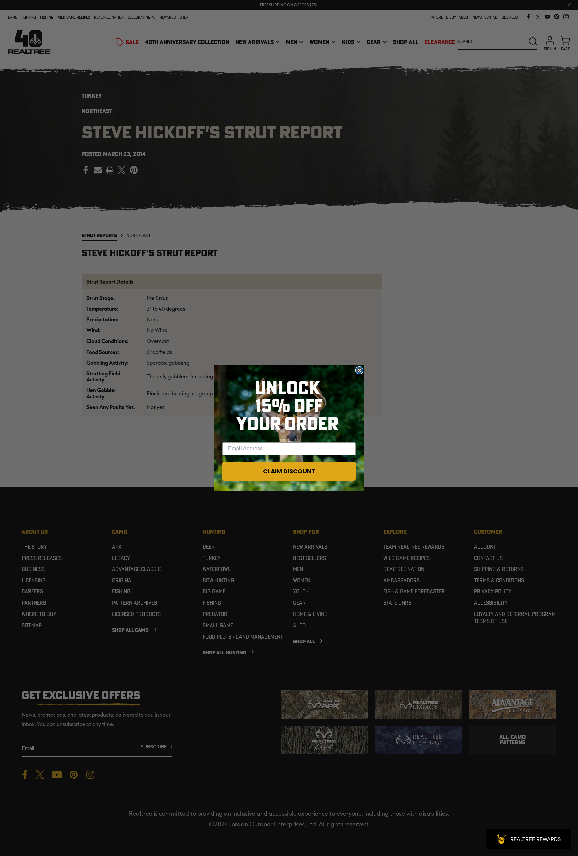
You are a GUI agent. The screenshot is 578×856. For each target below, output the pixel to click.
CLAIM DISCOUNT (289, 471)
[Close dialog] (359, 370)
